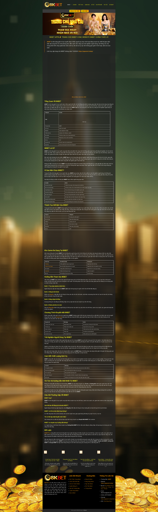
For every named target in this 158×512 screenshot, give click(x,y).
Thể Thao (80, 4)
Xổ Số (92, 4)
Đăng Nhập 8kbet (89, 481)
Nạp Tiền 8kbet (89, 483)
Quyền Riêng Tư (73, 486)
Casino (75, 4)
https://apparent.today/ (107, 483)
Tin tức (106, 4)
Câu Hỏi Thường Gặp (74, 488)
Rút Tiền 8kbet (88, 486)
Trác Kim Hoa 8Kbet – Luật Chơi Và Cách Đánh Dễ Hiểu (87, 460)
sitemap (111, 4)
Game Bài (87, 4)
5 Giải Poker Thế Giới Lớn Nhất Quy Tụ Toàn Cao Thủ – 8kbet (52, 460)
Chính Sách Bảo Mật (74, 481)
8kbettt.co (47, 482)
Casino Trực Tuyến (49, 266)
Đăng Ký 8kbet (88, 479)
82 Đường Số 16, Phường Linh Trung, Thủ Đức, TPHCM (107, 487)
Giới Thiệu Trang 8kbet (75, 479)
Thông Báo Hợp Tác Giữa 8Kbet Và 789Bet (70, 460)
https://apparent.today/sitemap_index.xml (111, 499)
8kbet (68, 4)
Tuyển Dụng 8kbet (73, 490)
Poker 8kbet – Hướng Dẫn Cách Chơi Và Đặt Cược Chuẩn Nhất (105, 460)
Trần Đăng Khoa (108, 501)
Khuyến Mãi (99, 4)
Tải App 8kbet (88, 488)
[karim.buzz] (53, 4)
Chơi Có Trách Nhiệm (74, 483)
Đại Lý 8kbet (72, 492)
